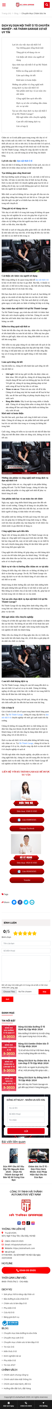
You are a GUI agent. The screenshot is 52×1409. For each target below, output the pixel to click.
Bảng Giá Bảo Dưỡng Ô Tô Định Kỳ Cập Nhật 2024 (31, 1028)
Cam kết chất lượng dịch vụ (28, 121)
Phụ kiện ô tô (10, 1308)
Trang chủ (6, 13)
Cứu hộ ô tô (9, 1312)
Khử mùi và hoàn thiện (26, 80)
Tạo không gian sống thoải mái (29, 48)
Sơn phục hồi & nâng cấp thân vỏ (19, 1294)
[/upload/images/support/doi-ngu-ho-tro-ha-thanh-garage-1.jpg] (26, 793)
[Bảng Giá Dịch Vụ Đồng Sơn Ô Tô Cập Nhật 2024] (9, 1083)
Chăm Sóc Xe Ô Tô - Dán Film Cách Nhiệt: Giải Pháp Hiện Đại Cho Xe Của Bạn (36, 1172)
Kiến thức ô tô (10, 1351)
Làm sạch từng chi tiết (25, 75)
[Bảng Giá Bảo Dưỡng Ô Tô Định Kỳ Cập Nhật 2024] (9, 1032)
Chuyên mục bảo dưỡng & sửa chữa (20, 1333)
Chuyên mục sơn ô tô (13, 1338)
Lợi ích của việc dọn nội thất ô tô (26, 45)
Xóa (44, 991)
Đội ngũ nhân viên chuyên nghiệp (31, 117)
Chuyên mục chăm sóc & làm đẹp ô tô (21, 1342)
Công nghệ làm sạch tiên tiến (29, 98)
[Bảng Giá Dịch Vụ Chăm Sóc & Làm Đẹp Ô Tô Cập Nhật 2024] (9, 1066)
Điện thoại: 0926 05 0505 (27, 863)
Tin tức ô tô (9, 1347)
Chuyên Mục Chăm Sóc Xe (33, 13)
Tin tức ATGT (9, 1365)
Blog (16, 13)
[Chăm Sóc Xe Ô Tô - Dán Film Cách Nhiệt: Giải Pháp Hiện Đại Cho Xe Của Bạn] (36, 1156)
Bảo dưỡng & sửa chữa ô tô (16, 1299)
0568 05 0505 (17, 1241)
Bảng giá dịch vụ (11, 1317)
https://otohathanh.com (24, 1248)
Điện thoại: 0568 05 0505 (27, 811)
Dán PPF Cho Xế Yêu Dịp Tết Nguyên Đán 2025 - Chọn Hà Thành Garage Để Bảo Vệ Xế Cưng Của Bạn (11, 1173)
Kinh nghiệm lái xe (12, 1356)
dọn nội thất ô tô (24, 161)
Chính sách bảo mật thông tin (18, 1379)
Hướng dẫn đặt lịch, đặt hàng (17, 1388)
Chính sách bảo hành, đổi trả (17, 1384)
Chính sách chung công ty (16, 1375)
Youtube (27, 880)
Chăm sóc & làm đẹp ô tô (15, 1303)
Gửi (7, 999)
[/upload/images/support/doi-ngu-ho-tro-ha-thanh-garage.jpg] (26, 848)
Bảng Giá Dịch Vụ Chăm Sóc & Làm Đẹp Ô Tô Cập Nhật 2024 (34, 1062)
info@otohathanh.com (21, 1244)
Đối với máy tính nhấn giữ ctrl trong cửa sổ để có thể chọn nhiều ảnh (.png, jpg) (25, 986)
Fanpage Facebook (27, 828)
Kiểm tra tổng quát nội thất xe (29, 71)
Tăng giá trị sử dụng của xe (28, 52)
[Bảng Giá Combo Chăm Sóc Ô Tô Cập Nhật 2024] (9, 1049)
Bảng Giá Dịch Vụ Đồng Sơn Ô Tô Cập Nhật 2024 (34, 1079)
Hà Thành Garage (16, 714)
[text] (34, 933)
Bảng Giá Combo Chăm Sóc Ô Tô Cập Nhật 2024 (33, 1045)
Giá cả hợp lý (22, 126)
